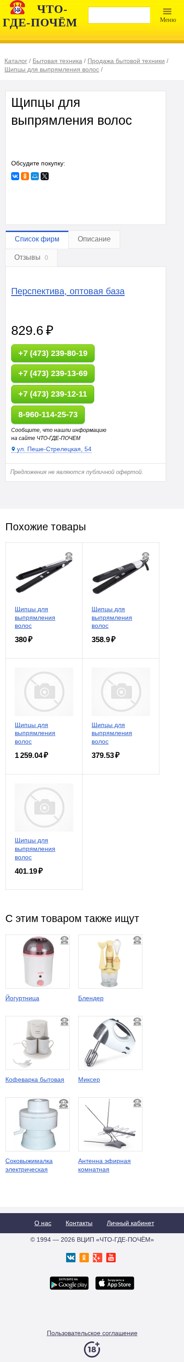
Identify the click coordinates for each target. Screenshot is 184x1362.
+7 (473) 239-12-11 (52, 393)
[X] (45, 176)
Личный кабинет (130, 1223)
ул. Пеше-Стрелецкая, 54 (54, 449)
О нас (42, 1223)
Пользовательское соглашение (92, 1333)
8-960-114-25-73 (48, 414)
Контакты (79, 1223)
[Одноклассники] (25, 176)
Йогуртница (22, 998)
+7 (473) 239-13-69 (53, 373)
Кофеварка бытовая (34, 1079)
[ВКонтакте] (15, 176)
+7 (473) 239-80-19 (53, 353)
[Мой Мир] (35, 176)
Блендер (91, 998)
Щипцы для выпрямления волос (35, 617)
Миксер (89, 1079)
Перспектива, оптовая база (68, 291)
